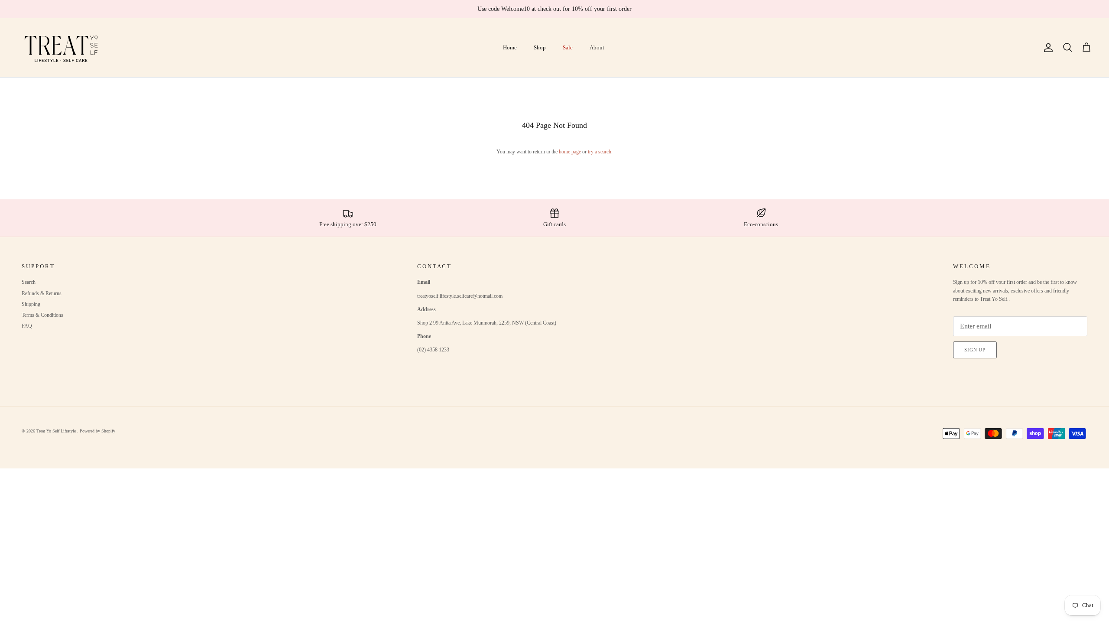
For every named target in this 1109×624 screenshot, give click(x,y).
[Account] (1047, 47)
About (597, 47)
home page (570, 152)
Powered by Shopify (97, 431)
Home (510, 47)
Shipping (31, 304)
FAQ (27, 326)
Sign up (975, 349)
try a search (599, 152)
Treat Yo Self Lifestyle (56, 431)
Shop (540, 47)
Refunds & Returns (42, 293)
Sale (568, 47)
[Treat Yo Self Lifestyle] (61, 47)
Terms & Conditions (42, 315)
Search (29, 282)
